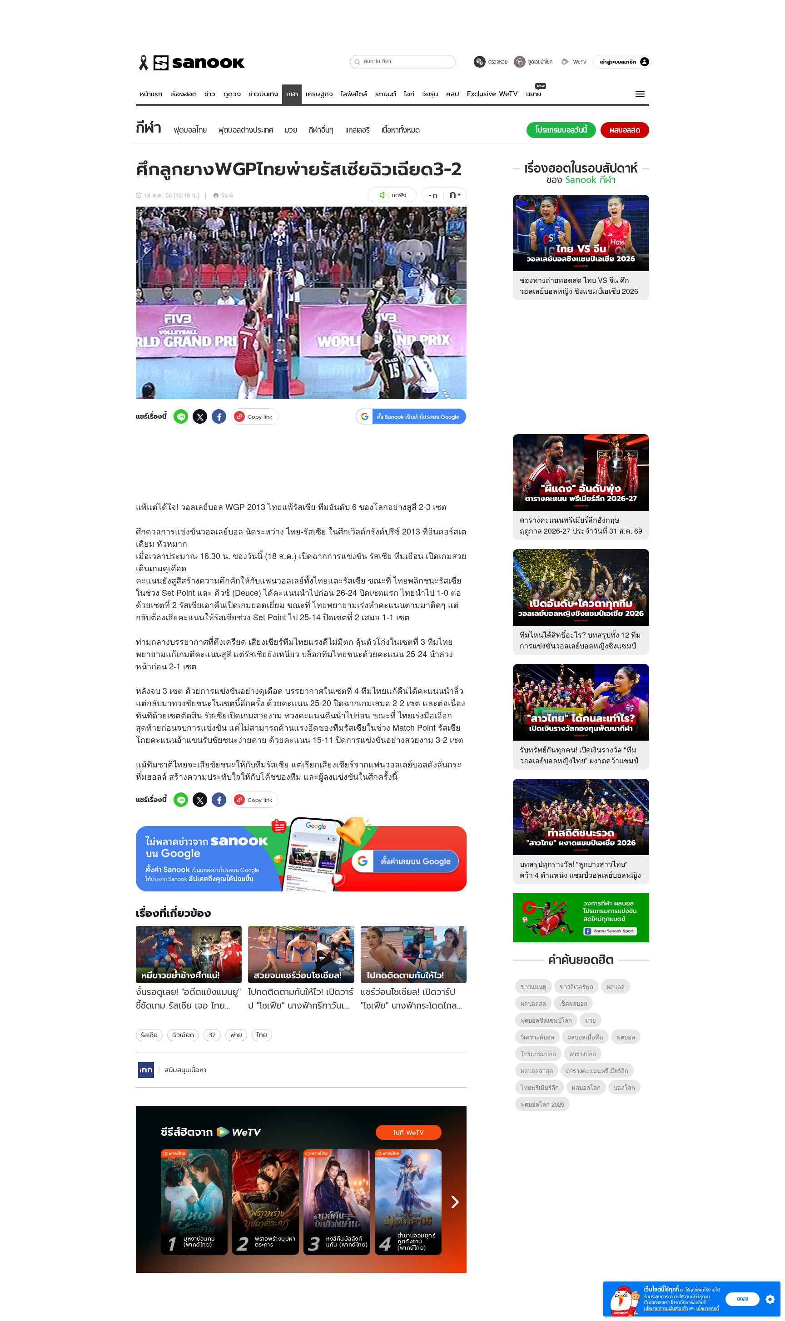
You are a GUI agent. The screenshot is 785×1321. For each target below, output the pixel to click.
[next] (455, 1202)
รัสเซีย (149, 1034)
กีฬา (292, 94)
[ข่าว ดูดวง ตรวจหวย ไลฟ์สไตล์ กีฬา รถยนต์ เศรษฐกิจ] (190, 62)
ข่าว (209, 94)
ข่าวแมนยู (534, 986)
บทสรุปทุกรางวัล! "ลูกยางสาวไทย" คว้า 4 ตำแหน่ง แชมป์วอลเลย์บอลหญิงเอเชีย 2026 (580, 875)
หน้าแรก (151, 94)
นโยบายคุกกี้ (707, 1308)
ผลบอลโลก (586, 1087)
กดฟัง (399, 195)
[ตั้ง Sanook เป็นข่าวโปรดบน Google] (301, 854)
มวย (590, 1020)
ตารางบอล (582, 1053)
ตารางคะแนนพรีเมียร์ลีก (597, 1070)
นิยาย (533, 94)
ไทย (262, 1034)
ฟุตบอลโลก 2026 (542, 1104)
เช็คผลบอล (573, 1003)
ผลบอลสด (533, 1003)
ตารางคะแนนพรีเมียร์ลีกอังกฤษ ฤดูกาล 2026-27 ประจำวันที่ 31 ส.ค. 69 (581, 525)
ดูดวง (232, 94)
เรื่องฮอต (183, 94)
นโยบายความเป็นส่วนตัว (666, 1308)
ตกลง (742, 1298)
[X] (200, 416)
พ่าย (236, 1034)
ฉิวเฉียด (183, 1034)
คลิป (452, 94)
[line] (181, 416)
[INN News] (146, 1070)
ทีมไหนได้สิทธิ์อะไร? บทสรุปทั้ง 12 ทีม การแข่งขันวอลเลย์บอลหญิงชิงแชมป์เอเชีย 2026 (580, 645)
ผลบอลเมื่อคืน (585, 1037)
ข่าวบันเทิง (263, 94)
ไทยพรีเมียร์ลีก (540, 1087)
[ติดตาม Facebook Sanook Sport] (581, 916)
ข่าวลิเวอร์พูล (576, 986)
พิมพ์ (227, 195)
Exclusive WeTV (492, 94)
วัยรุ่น (430, 94)
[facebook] (219, 416)
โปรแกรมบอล (538, 1053)
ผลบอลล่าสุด (537, 1070)
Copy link (260, 417)
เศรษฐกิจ (319, 94)
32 (212, 1034)
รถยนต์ (385, 94)
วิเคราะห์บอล (537, 1037)
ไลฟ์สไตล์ (354, 94)
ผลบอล (615, 986)
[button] (357, 62)
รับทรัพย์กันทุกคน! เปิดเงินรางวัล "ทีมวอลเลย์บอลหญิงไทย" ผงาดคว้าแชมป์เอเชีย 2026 (579, 760)
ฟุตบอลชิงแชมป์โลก (546, 1020)
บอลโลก (624, 1087)
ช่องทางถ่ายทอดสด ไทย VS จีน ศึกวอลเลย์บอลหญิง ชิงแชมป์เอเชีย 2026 (579, 285)
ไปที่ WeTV (408, 1132)
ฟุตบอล (625, 1037)
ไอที (409, 94)
